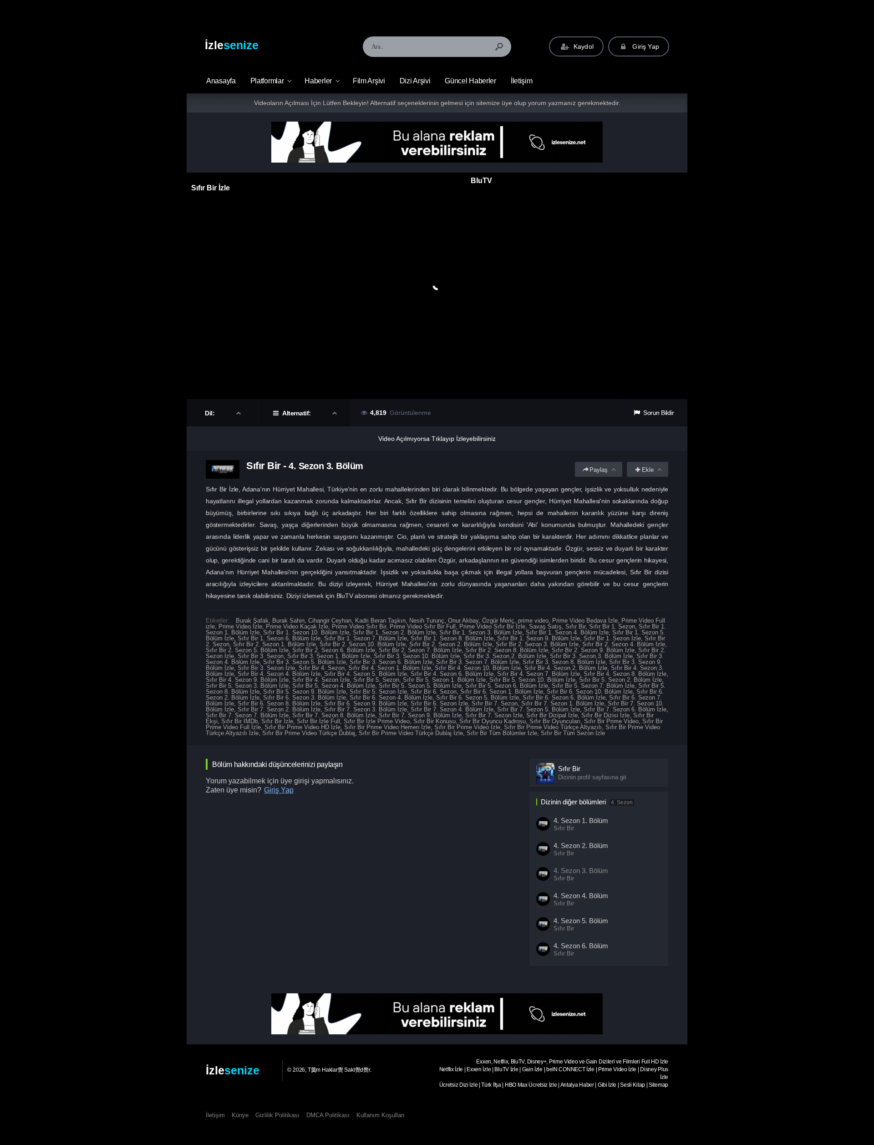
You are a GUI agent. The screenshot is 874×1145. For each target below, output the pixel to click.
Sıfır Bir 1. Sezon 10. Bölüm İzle (306, 632)
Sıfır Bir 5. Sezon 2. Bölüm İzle (620, 679)
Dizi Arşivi (415, 81)
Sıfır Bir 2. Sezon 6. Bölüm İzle (333, 650)
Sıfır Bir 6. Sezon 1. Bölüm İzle (501, 691)
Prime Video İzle (240, 626)
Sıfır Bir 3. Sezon (261, 656)
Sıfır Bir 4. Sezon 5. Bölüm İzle (365, 673)
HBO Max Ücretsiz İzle (531, 1085)
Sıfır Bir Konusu (434, 721)
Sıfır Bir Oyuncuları (554, 721)
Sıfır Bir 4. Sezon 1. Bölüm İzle (389, 668)
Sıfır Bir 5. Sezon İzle (378, 691)
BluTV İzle (506, 1069)
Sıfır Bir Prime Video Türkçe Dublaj (308, 733)
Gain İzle (532, 1069)
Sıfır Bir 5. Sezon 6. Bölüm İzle (506, 685)
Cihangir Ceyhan (329, 620)
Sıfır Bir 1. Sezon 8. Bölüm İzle (452, 638)
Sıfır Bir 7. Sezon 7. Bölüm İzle (247, 715)
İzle (232, 45)
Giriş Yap (644, 46)
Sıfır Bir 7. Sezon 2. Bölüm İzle (279, 709)
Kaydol (583, 46)
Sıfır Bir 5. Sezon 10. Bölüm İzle (532, 679)
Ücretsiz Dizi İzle (458, 1085)
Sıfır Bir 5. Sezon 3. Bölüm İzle (247, 685)
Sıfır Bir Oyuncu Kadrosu (492, 721)
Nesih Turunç (426, 620)
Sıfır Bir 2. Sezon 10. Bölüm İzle (363, 644)
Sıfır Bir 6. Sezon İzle (439, 703)
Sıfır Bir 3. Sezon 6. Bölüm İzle (391, 662)
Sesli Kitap (632, 1085)
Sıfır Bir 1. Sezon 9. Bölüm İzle (538, 638)
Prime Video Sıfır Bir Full (423, 626)
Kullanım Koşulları (380, 1115)
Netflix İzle (451, 1069)
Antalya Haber (577, 1085)
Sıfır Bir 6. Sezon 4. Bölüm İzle (391, 697)
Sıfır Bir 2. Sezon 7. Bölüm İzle (420, 650)
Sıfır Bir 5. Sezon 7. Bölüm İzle (593, 685)
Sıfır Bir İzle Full (318, 721)
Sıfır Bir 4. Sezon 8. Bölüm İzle (625, 673)
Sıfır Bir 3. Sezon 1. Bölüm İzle (328, 656)
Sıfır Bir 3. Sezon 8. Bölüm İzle (564, 662)
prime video (533, 620)
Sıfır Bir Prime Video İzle (467, 727)
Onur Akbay (463, 620)
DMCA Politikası (328, 1115)
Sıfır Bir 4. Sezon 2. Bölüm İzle (565, 668)
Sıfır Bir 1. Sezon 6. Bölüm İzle (279, 638)
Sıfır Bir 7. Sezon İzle (494, 715)
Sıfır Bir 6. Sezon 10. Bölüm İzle (590, 691)
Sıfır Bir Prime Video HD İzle (302, 727)
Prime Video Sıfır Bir (359, 626)
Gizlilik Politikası (277, 1115)
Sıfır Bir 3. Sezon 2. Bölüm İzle (504, 656)
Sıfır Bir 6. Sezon (434, 691)
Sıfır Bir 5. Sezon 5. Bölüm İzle (420, 685)
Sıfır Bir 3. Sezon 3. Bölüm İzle (591, 656)
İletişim (522, 81)
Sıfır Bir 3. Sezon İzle (266, 668)
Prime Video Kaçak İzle (297, 626)
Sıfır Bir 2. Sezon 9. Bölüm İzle (593, 650)
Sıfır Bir (575, 626)
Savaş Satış (545, 626)
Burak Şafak (252, 620)
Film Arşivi (369, 81)
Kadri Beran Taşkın (380, 620)
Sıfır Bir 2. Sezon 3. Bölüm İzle (537, 644)
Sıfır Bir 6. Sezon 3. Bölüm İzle (304, 697)
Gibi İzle (607, 1085)
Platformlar (267, 81)
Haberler (318, 81)
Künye (240, 1115)
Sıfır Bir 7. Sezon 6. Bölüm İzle (625, 709)
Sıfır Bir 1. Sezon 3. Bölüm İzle (480, 632)
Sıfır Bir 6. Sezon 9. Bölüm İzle (365, 703)
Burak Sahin (288, 620)
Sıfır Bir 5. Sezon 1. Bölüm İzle (444, 679)
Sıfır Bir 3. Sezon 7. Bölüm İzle (477, 662)
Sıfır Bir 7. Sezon (495, 703)
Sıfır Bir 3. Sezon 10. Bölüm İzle (417, 656)
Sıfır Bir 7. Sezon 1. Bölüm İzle (562, 703)
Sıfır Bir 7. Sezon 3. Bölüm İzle (365, 709)
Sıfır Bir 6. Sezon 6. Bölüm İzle (564, 697)
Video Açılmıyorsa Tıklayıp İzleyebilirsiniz (437, 438)
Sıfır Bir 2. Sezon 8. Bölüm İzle (506, 650)
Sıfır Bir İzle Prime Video (377, 721)
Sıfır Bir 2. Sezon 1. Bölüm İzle (274, 644)
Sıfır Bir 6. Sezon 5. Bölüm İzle (477, 697)
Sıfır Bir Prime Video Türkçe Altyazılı (553, 727)
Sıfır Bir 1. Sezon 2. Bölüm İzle (394, 632)
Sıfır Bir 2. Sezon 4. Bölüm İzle (623, 644)
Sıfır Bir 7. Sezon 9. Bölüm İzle (420, 715)
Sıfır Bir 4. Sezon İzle (321, 679)
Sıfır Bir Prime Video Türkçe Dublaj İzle (411, 733)
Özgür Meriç (498, 620)
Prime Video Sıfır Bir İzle (492, 626)
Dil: (210, 413)
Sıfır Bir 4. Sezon (322, 668)
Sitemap (658, 1085)
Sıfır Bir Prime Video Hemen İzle (387, 727)
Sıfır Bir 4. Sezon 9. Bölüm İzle (247, 679)
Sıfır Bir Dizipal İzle (552, 715)
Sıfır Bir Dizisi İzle (605, 715)
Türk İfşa (491, 1085)
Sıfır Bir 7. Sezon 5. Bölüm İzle (538, 709)
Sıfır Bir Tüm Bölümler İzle (502, 733)
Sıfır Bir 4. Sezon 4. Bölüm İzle (279, 673)
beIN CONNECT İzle (570, 1069)
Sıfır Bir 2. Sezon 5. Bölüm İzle (247, 650)
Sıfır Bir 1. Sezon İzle (612, 638)
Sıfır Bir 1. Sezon (612, 626)
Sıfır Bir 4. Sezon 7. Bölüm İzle (538, 673)
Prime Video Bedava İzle (585, 620)
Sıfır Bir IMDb (239, 721)
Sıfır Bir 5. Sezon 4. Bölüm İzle (333, 685)
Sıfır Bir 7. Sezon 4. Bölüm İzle (452, 709)
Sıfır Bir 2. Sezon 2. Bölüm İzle (450, 644)
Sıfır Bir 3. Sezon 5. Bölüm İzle (304, 662)
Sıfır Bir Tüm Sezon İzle (573, 733)
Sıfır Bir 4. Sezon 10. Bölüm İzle (478, 668)
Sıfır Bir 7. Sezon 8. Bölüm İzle (333, 715)
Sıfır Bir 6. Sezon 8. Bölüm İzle (279, 703)
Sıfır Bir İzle (277, 721)
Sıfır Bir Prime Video (611, 721)
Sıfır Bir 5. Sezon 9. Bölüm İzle (304, 691)
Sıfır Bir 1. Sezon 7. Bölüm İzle (365, 638)
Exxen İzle (479, 1069)
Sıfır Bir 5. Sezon (376, 679)
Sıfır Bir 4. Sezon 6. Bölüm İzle (452, 673)
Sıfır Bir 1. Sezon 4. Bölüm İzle (567, 632)
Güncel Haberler (470, 81)
